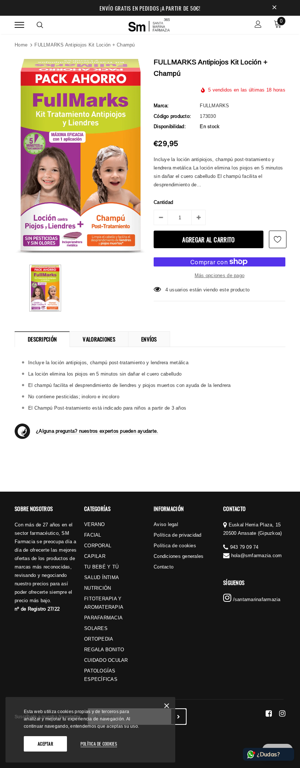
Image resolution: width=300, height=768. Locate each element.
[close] (274, 8)
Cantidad (163, 202)
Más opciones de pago (219, 275)
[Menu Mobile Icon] (19, 25)
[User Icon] (258, 25)
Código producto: (172, 116)
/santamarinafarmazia (255, 599)
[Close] (167, 707)
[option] (80, 156)
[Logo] (149, 23)
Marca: (161, 105)
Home (21, 45)
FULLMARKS (214, 105)
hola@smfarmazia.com (256, 555)
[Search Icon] (40, 25)
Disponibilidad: (170, 126)
